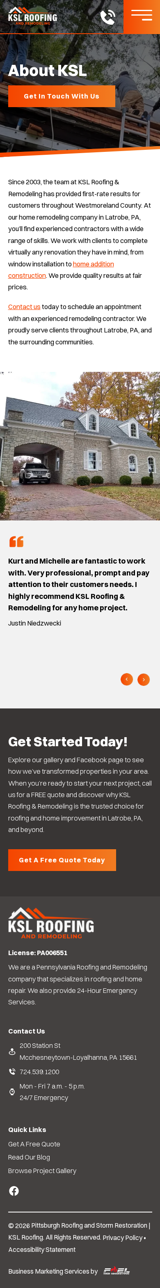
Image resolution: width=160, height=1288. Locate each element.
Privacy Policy (122, 1238)
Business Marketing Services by (53, 1271)
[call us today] (107, 18)
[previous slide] (127, 680)
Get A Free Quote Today (62, 860)
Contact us (24, 307)
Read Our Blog (29, 1157)
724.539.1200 (39, 1072)
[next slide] (143, 680)
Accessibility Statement (41, 1250)
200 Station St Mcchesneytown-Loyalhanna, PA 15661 (78, 1051)
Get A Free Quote (34, 1144)
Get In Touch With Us (62, 96)
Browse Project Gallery (42, 1171)
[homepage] (51, 937)
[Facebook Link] (14, 1188)
